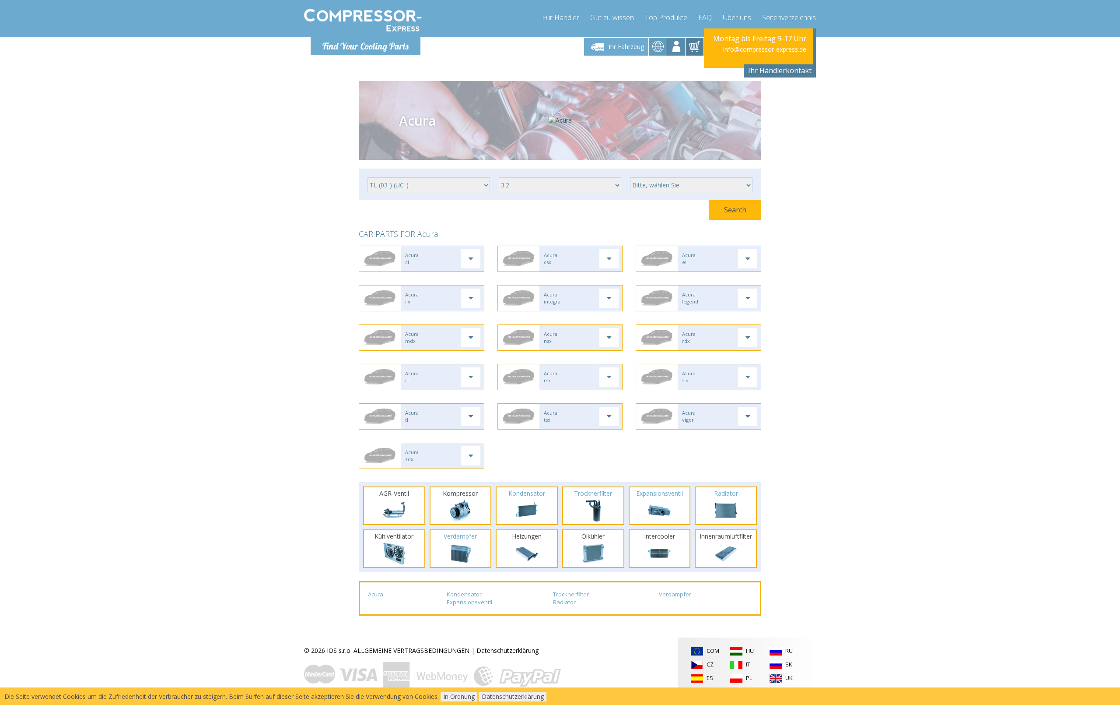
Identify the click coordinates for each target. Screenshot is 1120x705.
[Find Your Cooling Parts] (363, 20)
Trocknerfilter (571, 594)
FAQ (705, 17)
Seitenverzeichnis (789, 17)
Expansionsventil (469, 602)
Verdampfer (675, 594)
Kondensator (464, 594)
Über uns (737, 17)
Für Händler (560, 17)
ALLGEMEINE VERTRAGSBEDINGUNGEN (411, 650)
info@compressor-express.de (764, 49)
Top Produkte (666, 17)
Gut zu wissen (612, 17)
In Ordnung (459, 696)
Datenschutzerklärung (507, 650)
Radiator (564, 602)
